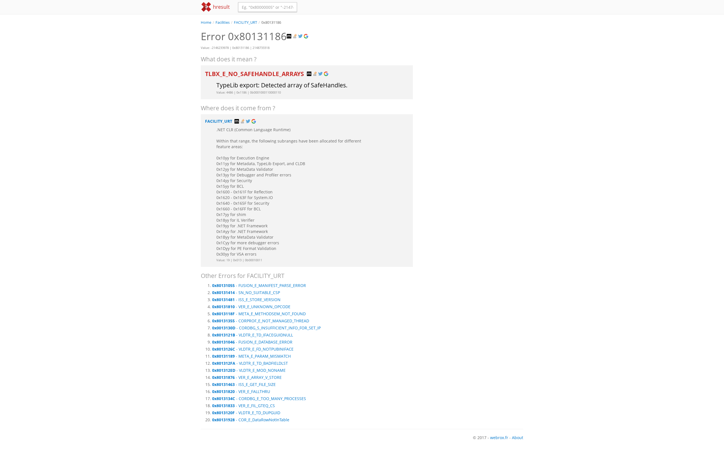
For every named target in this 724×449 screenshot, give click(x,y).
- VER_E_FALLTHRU (241, 391)
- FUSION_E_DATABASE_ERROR (252, 342)
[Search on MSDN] (289, 36)
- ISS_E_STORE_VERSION (246, 299)
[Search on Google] (306, 36)
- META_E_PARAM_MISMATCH (251, 356)
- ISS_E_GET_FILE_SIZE (244, 384)
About (517, 437)
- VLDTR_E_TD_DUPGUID (246, 412)
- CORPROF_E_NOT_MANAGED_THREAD (260, 320)
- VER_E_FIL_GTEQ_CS (243, 405)
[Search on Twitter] (301, 36)
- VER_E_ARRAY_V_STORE (247, 377)
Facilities (223, 22)
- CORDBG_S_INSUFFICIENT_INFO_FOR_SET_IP (266, 328)
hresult (221, 6)
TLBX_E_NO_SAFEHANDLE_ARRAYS (255, 74)
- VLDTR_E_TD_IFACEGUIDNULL (252, 335)
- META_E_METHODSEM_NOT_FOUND (259, 313)
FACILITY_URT (245, 22)
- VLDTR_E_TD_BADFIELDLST (250, 363)
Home (206, 22)
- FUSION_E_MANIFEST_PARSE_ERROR (259, 285)
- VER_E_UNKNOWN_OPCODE (251, 306)
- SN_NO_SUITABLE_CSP (246, 292)
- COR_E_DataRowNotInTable (250, 419)
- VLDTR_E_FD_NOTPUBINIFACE (253, 349)
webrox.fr (499, 437)
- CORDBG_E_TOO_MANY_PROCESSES (259, 398)
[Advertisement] (472, 64)
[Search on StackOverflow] (295, 36)
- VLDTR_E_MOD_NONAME (249, 370)
